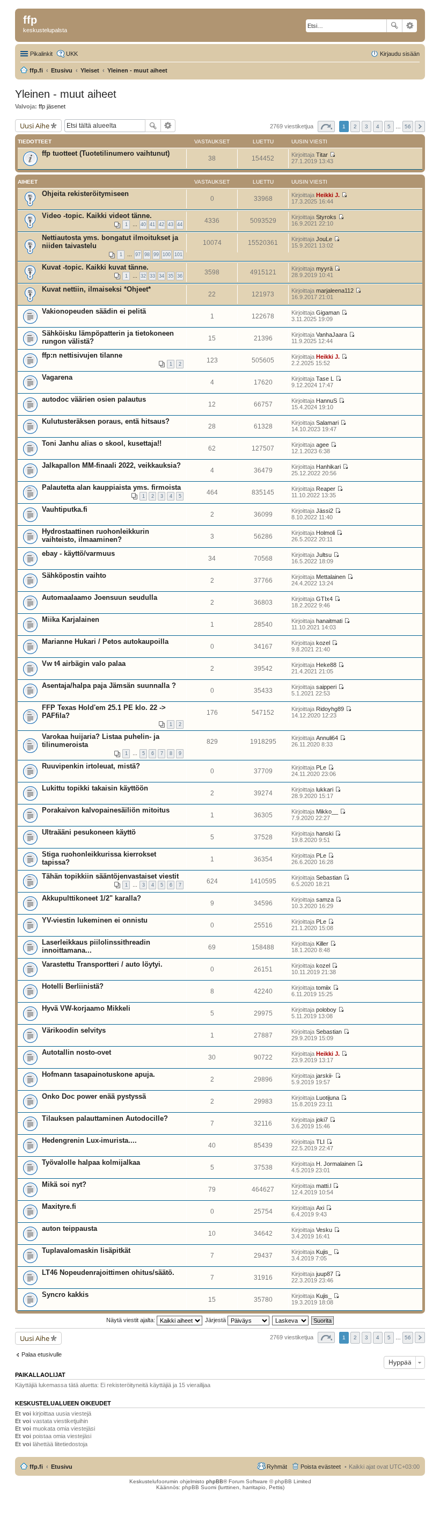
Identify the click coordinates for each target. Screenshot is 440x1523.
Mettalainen (331, 577)
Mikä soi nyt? (64, 1184)
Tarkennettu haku (409, 25)
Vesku (324, 1230)
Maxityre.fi (59, 1206)
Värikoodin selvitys (74, 1030)
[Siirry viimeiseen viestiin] (332, 154)
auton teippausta (69, 1228)
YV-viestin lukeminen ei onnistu (95, 920)
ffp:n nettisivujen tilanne (82, 355)
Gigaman (328, 312)
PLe (321, 767)
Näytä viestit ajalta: (131, 1320)
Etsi (394, 25)
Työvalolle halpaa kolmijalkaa (91, 1162)
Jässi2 (324, 510)
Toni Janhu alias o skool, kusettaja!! (102, 443)
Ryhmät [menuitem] (277, 1466)
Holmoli (325, 533)
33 (152, 276)
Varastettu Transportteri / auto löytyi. (102, 964)
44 (179, 224)
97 (138, 254)
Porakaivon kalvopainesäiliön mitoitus (106, 810)
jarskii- (324, 1075)
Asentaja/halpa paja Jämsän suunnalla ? (109, 685)
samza (325, 899)
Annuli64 (327, 738)
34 (161, 276)
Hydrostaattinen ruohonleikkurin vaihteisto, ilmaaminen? (95, 535)
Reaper (325, 488)
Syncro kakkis (65, 1294)
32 (143, 276)
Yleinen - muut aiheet (65, 94)
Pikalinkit (41, 53)
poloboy (326, 1009)
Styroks (326, 217)
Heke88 (326, 665)
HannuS (326, 400)
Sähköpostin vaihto (74, 575)
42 (161, 224)
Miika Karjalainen (70, 619)
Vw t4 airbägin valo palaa (84, 663)
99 (156, 254)
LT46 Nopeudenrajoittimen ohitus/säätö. (108, 1272)
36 (179, 276)
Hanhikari (328, 466)
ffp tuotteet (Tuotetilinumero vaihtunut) (106, 153)
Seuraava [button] (420, 126)
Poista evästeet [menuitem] (320, 1466)
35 (170, 276)
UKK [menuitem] (72, 53)
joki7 (322, 1119)
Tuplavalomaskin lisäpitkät (86, 1250)
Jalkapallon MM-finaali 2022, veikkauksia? (111, 465)
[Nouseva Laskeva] (291, 1320)
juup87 (324, 1274)
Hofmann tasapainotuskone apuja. (98, 1074)
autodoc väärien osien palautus (94, 399)
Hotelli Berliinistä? (73, 986)
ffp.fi (36, 1466)
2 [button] (355, 126)
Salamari (327, 422)
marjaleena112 (335, 290)
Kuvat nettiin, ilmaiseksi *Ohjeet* (96, 289)
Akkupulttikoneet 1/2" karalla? (91, 898)
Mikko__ (327, 811)
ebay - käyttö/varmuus (78, 553)
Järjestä (216, 1320)
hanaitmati (329, 621)
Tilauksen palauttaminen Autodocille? (105, 1118)
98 (147, 254)
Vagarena (57, 377)
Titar (322, 154)
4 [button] (377, 126)
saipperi (326, 687)
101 (178, 254)
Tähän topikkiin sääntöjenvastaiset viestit (110, 876)
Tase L (325, 378)
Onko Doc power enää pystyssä (94, 1096)
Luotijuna (327, 1097)
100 (167, 254)
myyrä (324, 268)
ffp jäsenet (52, 106)
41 (152, 224)
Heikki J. (328, 195)
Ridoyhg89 (330, 709)
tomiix (323, 987)
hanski (324, 833)
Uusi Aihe (34, 125)
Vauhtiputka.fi (64, 509)
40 (143, 224)
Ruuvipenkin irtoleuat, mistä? (91, 766)
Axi (320, 1208)
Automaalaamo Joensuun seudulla (99, 597)
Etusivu (61, 1466)
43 (170, 224)
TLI (320, 1141)
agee (322, 444)
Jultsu (324, 555)
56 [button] (408, 126)
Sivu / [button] (326, 126)
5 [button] (389, 126)
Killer (322, 943)
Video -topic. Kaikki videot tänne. (97, 216)
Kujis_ (324, 1252)
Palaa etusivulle (41, 1354)
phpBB (214, 1481)
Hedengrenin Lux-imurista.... (89, 1140)
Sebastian (329, 877)
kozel (323, 643)
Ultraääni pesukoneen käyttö (89, 832)
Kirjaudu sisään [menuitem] (400, 53)
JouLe (324, 239)
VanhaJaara (331, 334)
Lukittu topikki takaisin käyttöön (95, 788)
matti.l (323, 1186)
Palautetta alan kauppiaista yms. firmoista (111, 487)
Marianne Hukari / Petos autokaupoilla (105, 641)
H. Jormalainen (335, 1164)
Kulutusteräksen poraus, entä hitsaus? (106, 421)
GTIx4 (324, 599)
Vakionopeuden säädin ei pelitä (94, 311)
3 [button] (366, 126)
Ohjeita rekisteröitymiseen (85, 194)
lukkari (324, 789)
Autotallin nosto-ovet (76, 1052)
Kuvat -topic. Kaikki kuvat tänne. (95, 267)
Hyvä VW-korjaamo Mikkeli (86, 1008)
